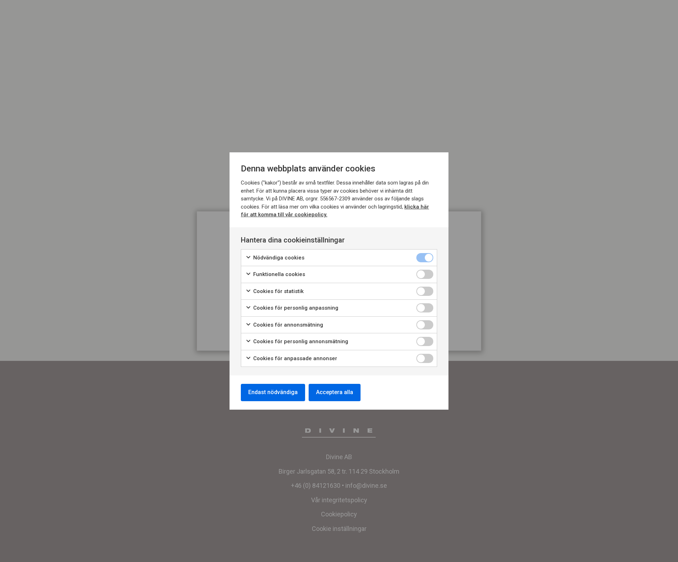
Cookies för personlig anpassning (295, 308)
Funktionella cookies (278, 274)
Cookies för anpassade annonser (294, 358)
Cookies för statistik (278, 291)
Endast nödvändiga (273, 392)
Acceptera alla (334, 392)
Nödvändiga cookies (278, 257)
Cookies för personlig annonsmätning (300, 341)
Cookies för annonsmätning (287, 325)
